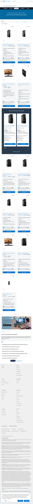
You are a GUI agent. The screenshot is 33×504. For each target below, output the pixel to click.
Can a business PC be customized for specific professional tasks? (11, 355)
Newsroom (17, 399)
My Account (18, 367)
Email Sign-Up (18, 416)
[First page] (10, 314)
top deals (18, 151)
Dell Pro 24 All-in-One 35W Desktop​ (8, 254)
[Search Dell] (27, 1)
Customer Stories (18, 405)
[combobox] (20, 1)
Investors (17, 397)
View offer (12, 60)
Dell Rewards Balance (19, 375)
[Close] (29, 493)
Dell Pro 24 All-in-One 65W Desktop (8, 85)
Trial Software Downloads (19, 422)
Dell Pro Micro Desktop (8, 44)
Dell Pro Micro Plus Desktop (7, 295)
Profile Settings (18, 371)
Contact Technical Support (5, 382)
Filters (25, 21)
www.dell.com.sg (13, 440)
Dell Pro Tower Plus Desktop (7, 175)
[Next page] (21, 314)
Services (3, 397)
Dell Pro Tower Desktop (23, 253)
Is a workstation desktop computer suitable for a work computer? (11, 346)
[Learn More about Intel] (13, 360)
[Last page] (22, 314)
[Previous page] (12, 314)
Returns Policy (9, 454)
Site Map (3, 367)
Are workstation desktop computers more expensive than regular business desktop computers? (15, 353)
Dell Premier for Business (13, 426)
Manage (6, 500)
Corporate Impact (18, 403)
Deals (2, 399)
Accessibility (4, 433)
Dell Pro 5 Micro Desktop (23, 84)
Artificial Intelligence (4, 392)
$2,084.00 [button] (6, 130)
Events (17, 414)
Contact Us (17, 382)
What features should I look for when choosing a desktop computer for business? (13, 351)
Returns (3, 384)
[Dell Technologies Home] (6, 1)
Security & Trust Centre (19, 420)
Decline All (20, 500)
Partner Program (4, 414)
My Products (18, 373)
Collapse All (8, 331)
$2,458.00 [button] (19, 130)
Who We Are (18, 392)
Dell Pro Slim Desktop (7, 214)
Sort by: (2, 20)
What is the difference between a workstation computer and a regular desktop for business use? (15, 344)
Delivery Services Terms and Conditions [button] (10, 133)
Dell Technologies (4, 426)
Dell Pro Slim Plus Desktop (10, 125)
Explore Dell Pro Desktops (7, 325)
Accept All (26, 500)
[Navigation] (1, 1)
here (20, 486)
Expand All (3, 331)
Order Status (18, 369)
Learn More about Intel (18, 361)
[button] (30, 1)
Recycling (17, 401)
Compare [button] (13, 26)
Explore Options (9, 62)
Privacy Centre (18, 418)
